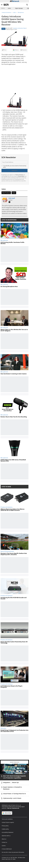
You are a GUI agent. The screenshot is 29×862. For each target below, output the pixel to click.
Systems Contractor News (19, 28)
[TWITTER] (10, 202)
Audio (9, 8)
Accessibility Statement (7, 832)
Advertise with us (6, 835)
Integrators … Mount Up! (11, 782)
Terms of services (19, 174)
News (3, 28)
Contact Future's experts (8, 822)
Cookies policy (5, 829)
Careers (4, 845)
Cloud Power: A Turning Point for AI (14, 793)
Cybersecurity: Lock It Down (12, 798)
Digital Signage (19, 8)
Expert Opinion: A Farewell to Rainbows (12, 788)
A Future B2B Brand (7, 849)
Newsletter (24, 50)
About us (4, 839)
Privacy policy (5, 825)
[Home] (14, 1)
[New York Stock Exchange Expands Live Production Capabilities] (14, 772)
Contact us (4, 842)
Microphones (21, 12)
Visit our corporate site (13, 808)
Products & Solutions (6, 12)
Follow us (17, 50)
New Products (6, 193)
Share (5, 50)
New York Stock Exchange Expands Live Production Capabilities (14, 777)
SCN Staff (10, 28)
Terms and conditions (7, 819)
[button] (2, 4)
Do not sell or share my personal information (13, 852)
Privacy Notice (21, 176)
